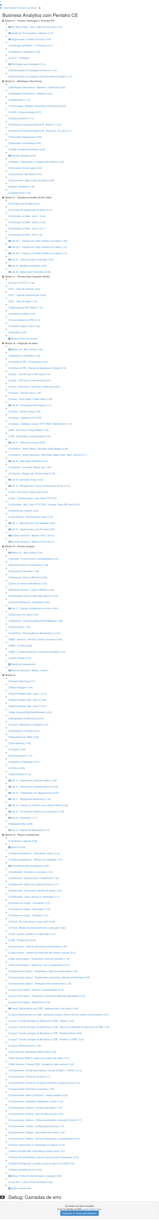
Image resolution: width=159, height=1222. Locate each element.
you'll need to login (92, 1209)
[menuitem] (1, 4)
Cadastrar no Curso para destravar (79, 1213)
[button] (0, 1)
